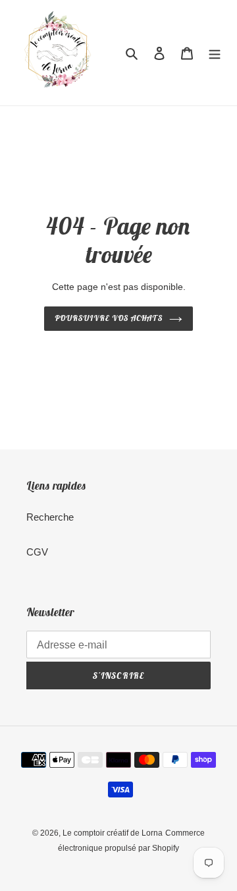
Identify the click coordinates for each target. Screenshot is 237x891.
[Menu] (214, 53)
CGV (37, 552)
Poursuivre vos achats (108, 318)
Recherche (50, 517)
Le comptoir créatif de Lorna (113, 833)
